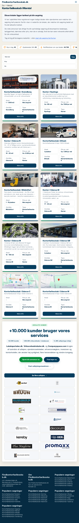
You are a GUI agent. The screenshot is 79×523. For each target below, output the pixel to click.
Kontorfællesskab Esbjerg (63, 485)
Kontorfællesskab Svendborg (12, 516)
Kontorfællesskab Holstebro (64, 500)
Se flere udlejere (39, 375)
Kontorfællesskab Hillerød (11, 511)
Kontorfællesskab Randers (11, 494)
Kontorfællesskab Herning (37, 494)
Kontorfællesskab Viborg (63, 494)
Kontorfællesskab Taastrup (64, 501)
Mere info (20, 116)
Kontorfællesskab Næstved (37, 501)
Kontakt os (32, 486)
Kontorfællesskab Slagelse (11, 509)
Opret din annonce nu (31, 359)
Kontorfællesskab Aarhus (63, 480)
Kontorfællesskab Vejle (10, 500)
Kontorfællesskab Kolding (11, 496)
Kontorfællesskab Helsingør (37, 500)
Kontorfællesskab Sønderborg (12, 514)
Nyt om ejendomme (35, 485)
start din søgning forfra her (45, 38)
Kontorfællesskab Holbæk (11, 512)
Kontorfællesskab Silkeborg (37, 496)
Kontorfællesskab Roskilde (11, 501)
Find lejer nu (52, 359)
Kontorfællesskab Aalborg (64, 483)
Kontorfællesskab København (65, 478)
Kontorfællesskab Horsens (11, 498)
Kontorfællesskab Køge (63, 498)
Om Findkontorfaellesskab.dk (38, 483)
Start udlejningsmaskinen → (39, 366)
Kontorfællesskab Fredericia (64, 496)
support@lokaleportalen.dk (11, 484)
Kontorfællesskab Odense (64, 482)
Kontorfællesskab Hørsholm (37, 498)
